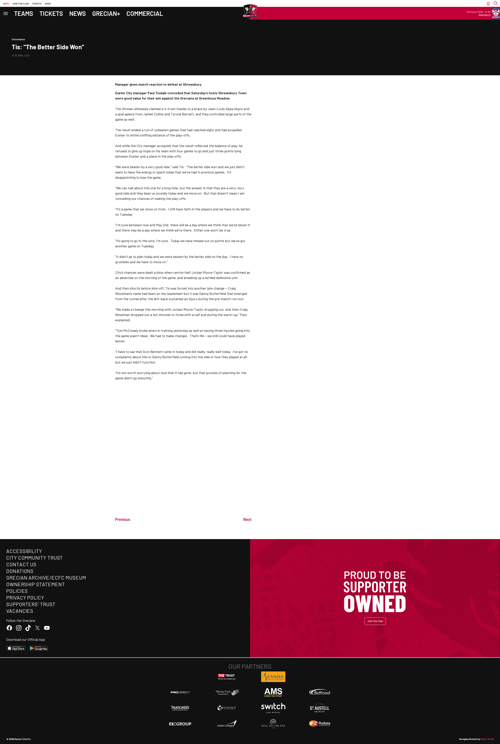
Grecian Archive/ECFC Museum (46, 577)
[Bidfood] (320, 692)
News (77, 13)
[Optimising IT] (227, 708)
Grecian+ (106, 13)
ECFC (6, 3)
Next (247, 519)
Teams (23, 13)
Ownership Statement (35, 584)
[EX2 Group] (180, 723)
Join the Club (375, 621)
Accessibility (24, 551)
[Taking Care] (227, 692)
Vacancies (19, 611)
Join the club (20, 3)
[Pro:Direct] (180, 692)
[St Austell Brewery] (320, 708)
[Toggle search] (496, 3)
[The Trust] (227, 677)
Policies (17, 591)
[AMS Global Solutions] (273, 692)
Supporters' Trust (31, 604)
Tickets (37, 3)
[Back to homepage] (250, 12)
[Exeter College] (227, 723)
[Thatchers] (180, 708)
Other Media (487, 739)
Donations (20, 571)
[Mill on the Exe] (273, 723)
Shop (48, 3)
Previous (122, 519)
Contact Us (21, 564)
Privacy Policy (25, 597)
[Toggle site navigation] (5, 13)
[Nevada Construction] (273, 676)
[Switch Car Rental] (273, 708)
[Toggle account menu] (488, 3)
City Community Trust (34, 558)
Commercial (144, 13)
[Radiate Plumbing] (320, 723)
